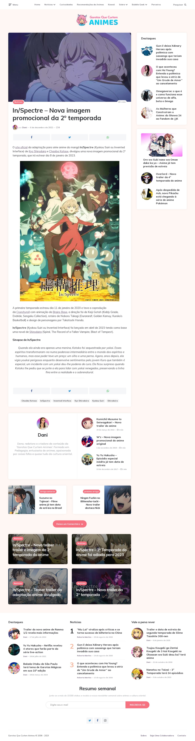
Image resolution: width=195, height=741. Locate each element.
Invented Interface (62, 401)
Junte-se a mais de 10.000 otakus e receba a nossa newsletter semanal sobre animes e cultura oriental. (97, 695)
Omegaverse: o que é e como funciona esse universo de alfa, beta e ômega (169, 96)
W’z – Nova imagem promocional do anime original (110, 440)
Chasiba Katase (58, 151)
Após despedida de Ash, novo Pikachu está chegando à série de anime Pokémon (168, 196)
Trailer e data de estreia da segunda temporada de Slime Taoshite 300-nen (164, 633)
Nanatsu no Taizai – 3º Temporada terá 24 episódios (164, 671)
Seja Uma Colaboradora (162, 735)
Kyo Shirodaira (37, 151)
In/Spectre (45, 401)
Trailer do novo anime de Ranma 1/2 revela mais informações (43, 631)
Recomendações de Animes (90, 4)
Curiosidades (66, 4)
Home (37, 4)
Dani (24, 127)
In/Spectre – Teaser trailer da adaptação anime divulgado (37, 592)
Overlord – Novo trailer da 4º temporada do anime (169, 177)
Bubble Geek (138, 4)
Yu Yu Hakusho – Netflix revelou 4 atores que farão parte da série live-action (42, 649)
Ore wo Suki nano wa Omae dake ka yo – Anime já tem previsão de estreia (160, 163)
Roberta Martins (84, 637)
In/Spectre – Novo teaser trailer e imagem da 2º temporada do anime (33, 550)
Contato (181, 735)
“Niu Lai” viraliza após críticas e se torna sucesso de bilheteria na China (99, 631)
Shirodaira (35, 332)
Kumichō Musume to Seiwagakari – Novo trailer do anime (109, 422)
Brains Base (60, 312)
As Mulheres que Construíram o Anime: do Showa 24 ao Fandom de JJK (168, 113)
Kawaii (111, 4)
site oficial (21, 147)
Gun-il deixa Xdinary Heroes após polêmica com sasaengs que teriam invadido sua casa (169, 52)
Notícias (48, 4)
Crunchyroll (23, 312)
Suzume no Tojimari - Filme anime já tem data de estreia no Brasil (50, 503)
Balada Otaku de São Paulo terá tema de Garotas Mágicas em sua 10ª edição (42, 667)
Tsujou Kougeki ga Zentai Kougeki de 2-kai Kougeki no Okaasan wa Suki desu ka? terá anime (166, 653)
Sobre (122, 4)
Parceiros (156, 4)
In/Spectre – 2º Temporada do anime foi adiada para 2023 (101, 552)
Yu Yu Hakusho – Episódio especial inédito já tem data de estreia (110, 460)
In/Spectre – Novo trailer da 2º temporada (99, 592)
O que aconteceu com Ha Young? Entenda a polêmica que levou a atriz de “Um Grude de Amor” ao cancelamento (169, 75)
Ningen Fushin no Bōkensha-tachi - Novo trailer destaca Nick (90, 503)
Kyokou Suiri (98, 401)
